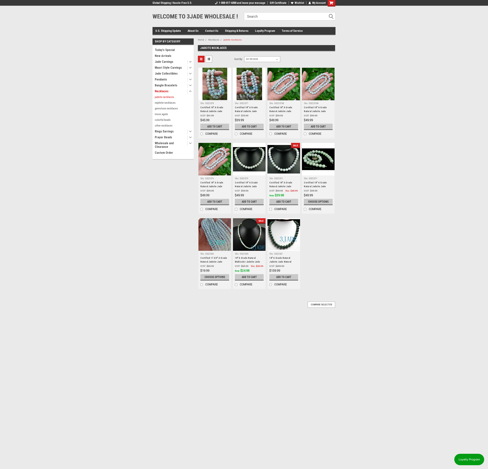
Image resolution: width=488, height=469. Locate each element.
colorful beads (163, 120)
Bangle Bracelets (166, 85)
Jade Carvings (164, 62)
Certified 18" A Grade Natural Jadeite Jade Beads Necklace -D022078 (214, 111)
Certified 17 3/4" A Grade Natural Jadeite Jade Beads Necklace (213, 262)
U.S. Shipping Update (168, 31)
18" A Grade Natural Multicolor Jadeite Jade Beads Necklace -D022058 (248, 262)
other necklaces (164, 125)
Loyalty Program (265, 31)
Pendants (161, 79)
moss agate (161, 114)
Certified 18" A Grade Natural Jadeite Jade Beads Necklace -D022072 (283, 186)
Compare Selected (321, 304)
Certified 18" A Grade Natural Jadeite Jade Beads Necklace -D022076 (214, 186)
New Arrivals (163, 56)
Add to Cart (214, 126)
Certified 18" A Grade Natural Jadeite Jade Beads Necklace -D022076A (318, 111)
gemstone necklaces (166, 108)
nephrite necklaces (165, 102)
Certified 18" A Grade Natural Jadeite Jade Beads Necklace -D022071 (317, 186)
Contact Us (211, 31)
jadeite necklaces (164, 97)
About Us (193, 31)
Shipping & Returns (236, 31)
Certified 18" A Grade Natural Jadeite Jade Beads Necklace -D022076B (283, 111)
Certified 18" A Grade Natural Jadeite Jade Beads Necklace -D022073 (248, 186)
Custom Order (164, 152)
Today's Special (165, 50)
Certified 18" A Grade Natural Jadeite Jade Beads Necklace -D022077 (248, 111)
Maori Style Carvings (168, 67)
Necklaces (162, 91)
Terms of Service (292, 31)
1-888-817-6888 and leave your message (242, 2)
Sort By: (238, 59)
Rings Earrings (164, 131)
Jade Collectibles (166, 73)
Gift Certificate (278, 2)
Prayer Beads (163, 137)
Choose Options (318, 201)
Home (201, 40)
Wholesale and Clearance (164, 145)
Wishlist (299, 2)
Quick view (215, 97)
